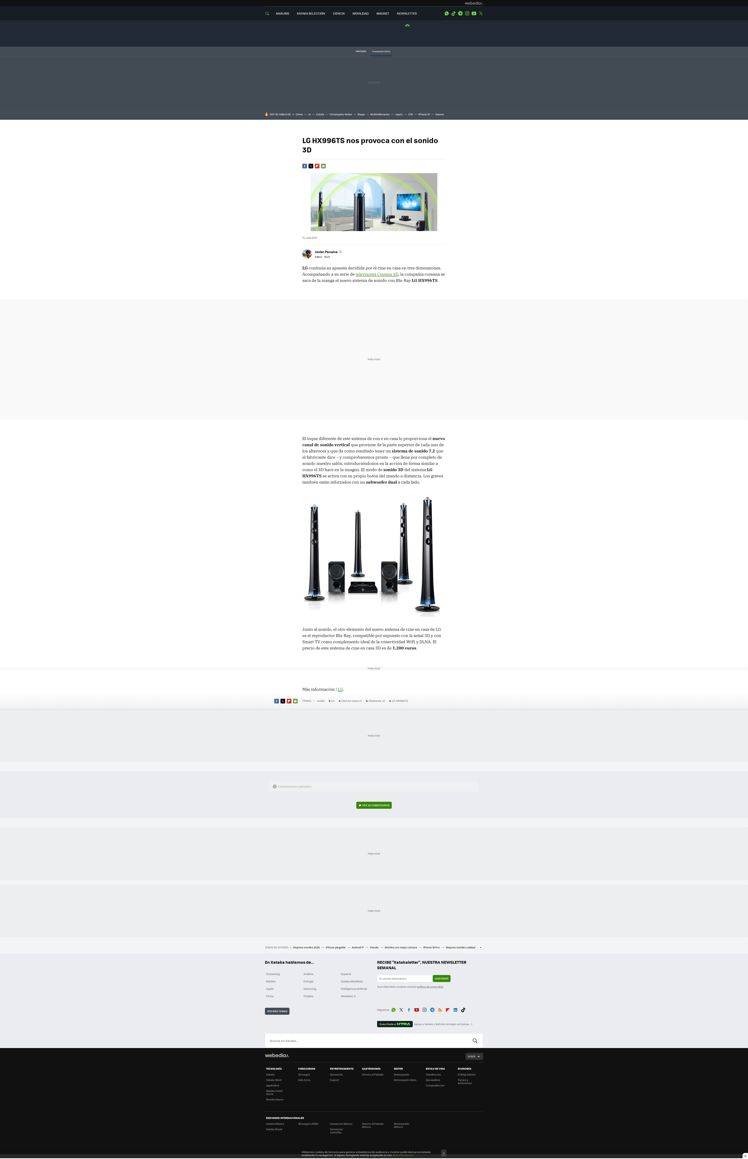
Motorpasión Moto (405, 1080)
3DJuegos (304, 1074)
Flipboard (317, 166)
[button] (328, 251)
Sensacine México (341, 1124)
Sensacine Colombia (336, 1130)
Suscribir (441, 978)
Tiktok (453, 13)
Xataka (270, 1074)
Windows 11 (348, 996)
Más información (403, 1155)
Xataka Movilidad (352, 981)
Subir (471, 1056)
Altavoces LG (377, 701)
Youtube (474, 13)
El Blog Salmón (467, 1074)
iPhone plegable (336, 947)
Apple (270, 989)
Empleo (308, 996)
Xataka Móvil (274, 1080)
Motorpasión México (401, 1125)
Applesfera (272, 1085)
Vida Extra (304, 1080)
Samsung (309, 989)
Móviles (271, 981)
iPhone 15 (424, 114)
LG (340, 689)
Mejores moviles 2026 (306, 947)
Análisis (308, 974)
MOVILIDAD (361, 13)
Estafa (320, 114)
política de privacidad (430, 986)
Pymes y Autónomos (465, 1081)
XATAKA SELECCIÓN (311, 13)
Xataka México (275, 1124)
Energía (308, 981)
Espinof (334, 1080)
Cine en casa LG (351, 701)
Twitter (480, 13)
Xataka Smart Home (274, 1092)
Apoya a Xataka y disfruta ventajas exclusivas (441, 1024)
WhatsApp (446, 13)
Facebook (304, 166)
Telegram (460, 13)
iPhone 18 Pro (431, 947)
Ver (376, 805)
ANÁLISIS (282, 13)
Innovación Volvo (381, 51)
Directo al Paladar (373, 1074)
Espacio (346, 974)
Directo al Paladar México (373, 1125)
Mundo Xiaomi (274, 1099)
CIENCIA (339, 13)
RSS (440, 1009)
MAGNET (383, 13)
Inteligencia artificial (354, 989)
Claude (374, 947)
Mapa (361, 114)
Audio (321, 701)
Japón (399, 114)
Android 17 (358, 947)
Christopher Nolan (341, 114)
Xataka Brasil (274, 1129)
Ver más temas (277, 1011)
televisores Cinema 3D (377, 274)
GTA (410, 114)
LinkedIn (455, 1009)
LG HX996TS (400, 701)
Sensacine (336, 1074)
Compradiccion (435, 1085)
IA (309, 114)
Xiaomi (440, 114)
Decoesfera (433, 1080)
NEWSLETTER (407, 13)
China (299, 114)
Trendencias (433, 1074)
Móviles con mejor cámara (401, 947)
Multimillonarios (380, 114)
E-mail (323, 166)
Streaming (273, 974)
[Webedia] (474, 3)
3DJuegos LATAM (308, 1124)
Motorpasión (401, 1074)
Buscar (475, 1040)
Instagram (467, 13)
